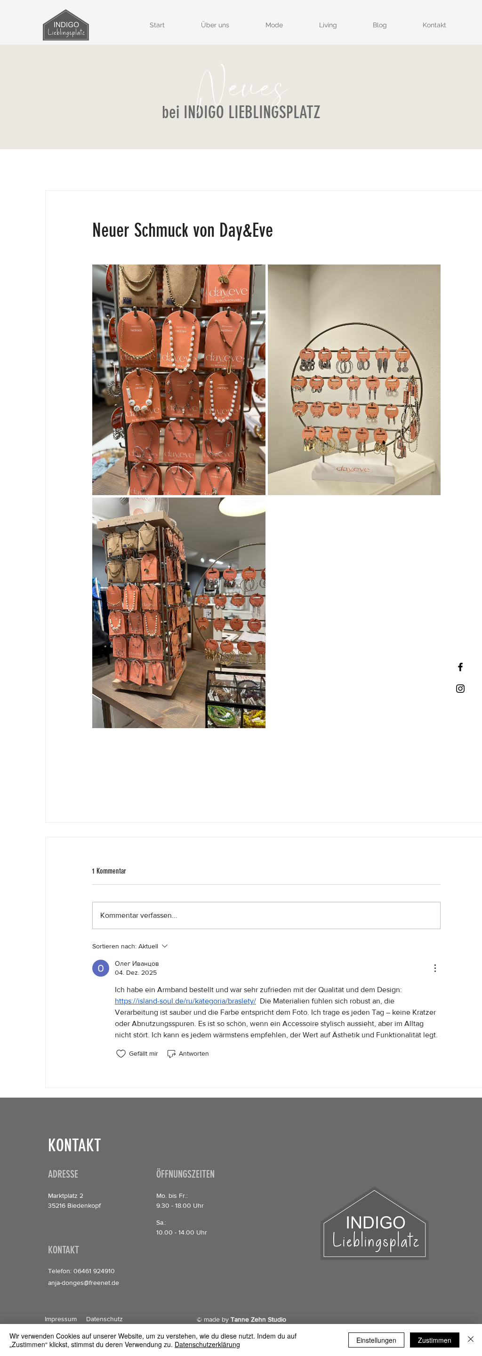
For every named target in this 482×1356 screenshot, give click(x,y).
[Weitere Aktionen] (435, 968)
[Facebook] (460, 667)
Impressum (61, 1319)
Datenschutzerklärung (207, 1344)
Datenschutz (104, 1319)
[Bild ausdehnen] (178, 380)
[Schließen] (470, 1340)
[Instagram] (460, 688)
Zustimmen (434, 1340)
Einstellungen (376, 1340)
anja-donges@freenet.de (83, 1282)
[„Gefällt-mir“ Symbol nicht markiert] (121, 1053)
